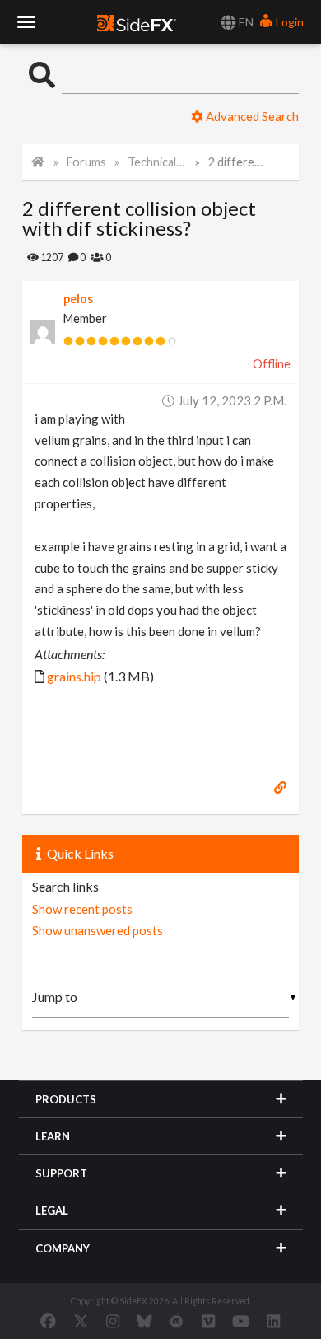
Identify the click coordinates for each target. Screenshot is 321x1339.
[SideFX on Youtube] (240, 1321)
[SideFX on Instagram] (112, 1321)
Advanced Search (251, 116)
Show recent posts (82, 908)
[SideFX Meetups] (176, 1321)
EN (245, 22)
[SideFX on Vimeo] (208, 1321)
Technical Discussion (157, 162)
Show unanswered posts (97, 930)
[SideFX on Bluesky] (144, 1321)
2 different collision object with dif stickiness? (238, 162)
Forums (86, 162)
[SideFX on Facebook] (48, 1321)
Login (288, 22)
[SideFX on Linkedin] (273, 1321)
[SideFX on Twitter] (81, 1321)
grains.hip (74, 676)
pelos (78, 299)
